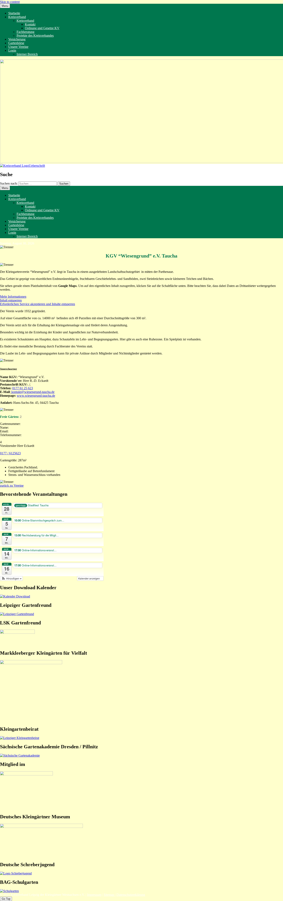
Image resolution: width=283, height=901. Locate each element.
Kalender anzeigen (89, 578)
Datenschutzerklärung (130, 894)
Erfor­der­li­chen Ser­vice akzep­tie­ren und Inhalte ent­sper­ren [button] (37, 304)
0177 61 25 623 (22, 388)
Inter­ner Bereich (27, 54)
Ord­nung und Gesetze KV (42, 28)
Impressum (94, 894)
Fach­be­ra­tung (25, 32)
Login (12, 50)
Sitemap (109, 894)
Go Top (6, 898)
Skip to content (10, 2)
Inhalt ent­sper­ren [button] (11, 300)
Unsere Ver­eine (18, 46)
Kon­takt (30, 24)
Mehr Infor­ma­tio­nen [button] (13, 296)
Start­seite (14, 13)
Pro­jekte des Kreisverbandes (35, 35)
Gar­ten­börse (16, 43)
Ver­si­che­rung (16, 39)
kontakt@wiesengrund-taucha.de (32, 392)
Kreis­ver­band (17, 17)
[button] (11, 578)
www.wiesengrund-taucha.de (36, 395)
